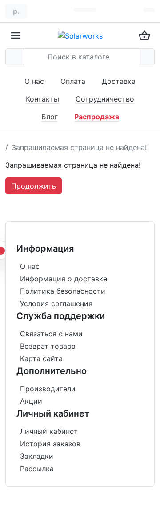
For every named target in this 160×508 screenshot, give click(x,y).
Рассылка (37, 468)
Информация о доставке (63, 278)
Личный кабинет (49, 431)
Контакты (42, 99)
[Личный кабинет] (149, 10)
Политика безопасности (62, 291)
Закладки (36, 456)
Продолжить (33, 185)
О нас (34, 81)
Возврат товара (48, 346)
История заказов (50, 443)
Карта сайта (41, 358)
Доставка (119, 81)
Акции (31, 401)
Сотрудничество (105, 99)
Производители (48, 388)
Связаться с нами (51, 333)
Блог (49, 116)
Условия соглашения (56, 303)
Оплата (72, 81)
